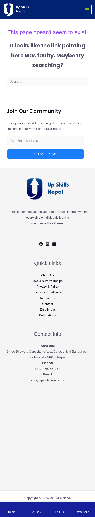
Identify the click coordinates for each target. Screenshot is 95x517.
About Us (47, 275)
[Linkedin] (54, 244)
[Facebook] (41, 244)
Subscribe (45, 154)
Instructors (47, 298)
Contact (47, 304)
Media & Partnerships (47, 281)
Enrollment (47, 309)
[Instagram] (47, 244)
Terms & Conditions (47, 292)
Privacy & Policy (47, 286)
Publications (47, 315)
